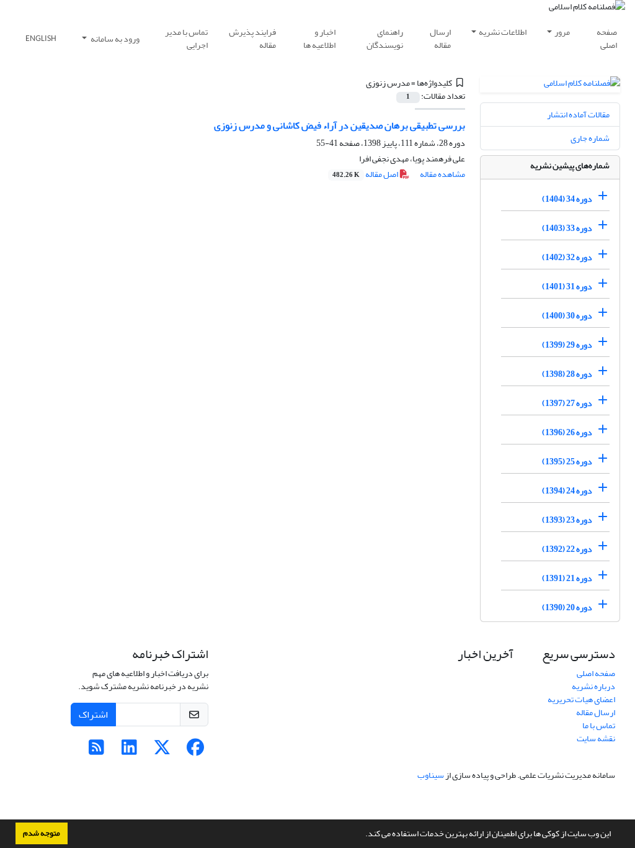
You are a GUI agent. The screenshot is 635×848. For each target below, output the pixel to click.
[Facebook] (195, 750)
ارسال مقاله (440, 38)
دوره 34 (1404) (567, 199)
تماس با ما (598, 725)
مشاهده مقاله (442, 174)
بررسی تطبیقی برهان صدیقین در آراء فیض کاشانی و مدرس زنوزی (339, 125)
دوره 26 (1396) (567, 432)
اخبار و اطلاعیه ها (319, 38)
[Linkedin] (129, 750)
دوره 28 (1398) (567, 374)
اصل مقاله (365, 174)
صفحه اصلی (607, 38)
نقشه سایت (596, 738)
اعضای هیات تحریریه (581, 699)
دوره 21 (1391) (567, 578)
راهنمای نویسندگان (384, 38)
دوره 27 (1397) (567, 403)
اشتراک (93, 714)
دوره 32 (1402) (567, 257)
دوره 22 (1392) (567, 549)
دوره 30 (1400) (567, 315)
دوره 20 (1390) (567, 607)
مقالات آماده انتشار (578, 114)
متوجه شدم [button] (41, 833)
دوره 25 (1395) (567, 461)
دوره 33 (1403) (567, 228)
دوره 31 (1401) (567, 286)
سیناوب (430, 775)
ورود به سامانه (114, 38)
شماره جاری (590, 138)
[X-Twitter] (162, 750)
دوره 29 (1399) (567, 344)
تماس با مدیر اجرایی (186, 38)
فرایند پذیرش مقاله (252, 38)
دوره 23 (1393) (567, 520)
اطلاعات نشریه (502, 32)
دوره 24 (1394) (567, 490)
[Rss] (96, 750)
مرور (562, 32)
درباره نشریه (593, 686)
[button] (362, 835)
